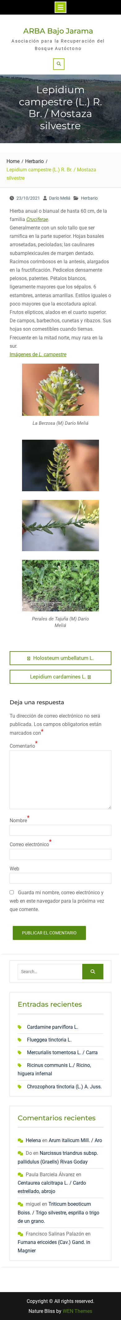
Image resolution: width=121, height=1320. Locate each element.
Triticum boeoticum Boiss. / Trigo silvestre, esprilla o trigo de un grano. (58, 1212)
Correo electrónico (29, 844)
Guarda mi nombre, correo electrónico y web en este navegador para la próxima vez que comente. (57, 901)
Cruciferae (37, 219)
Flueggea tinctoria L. (49, 1040)
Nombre (18, 820)
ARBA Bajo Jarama (58, 30)
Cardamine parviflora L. (52, 1027)
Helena (33, 1140)
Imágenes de (38, 354)
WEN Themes (77, 1311)
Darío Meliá (59, 198)
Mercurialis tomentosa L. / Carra (62, 1052)
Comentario (22, 746)
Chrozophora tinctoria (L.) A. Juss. (64, 1087)
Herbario (89, 198)
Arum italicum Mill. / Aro (75, 1140)
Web (14, 869)
